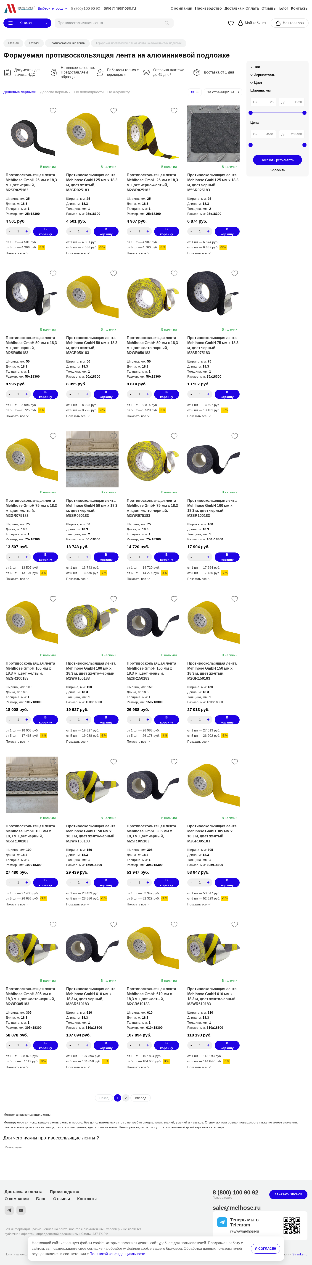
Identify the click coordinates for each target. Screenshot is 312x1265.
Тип (257, 67)
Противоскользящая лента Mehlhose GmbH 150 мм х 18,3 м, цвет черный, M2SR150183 (151, 670)
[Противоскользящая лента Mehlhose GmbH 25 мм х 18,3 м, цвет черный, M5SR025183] (213, 133)
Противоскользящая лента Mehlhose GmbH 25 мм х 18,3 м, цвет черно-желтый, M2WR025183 (152, 182)
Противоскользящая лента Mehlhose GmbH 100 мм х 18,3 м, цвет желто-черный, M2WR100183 (91, 670)
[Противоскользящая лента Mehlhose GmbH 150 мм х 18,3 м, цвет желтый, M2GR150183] (213, 622)
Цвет (258, 82)
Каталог (26, 23)
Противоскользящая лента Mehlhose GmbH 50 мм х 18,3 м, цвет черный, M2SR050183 (31, 345)
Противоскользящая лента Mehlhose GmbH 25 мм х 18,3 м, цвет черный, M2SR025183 (31, 182)
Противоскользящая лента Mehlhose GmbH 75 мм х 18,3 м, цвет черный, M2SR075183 (212, 345)
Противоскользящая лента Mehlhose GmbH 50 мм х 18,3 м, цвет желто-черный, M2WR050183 (152, 345)
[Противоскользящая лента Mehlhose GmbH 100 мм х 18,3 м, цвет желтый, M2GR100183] (32, 622)
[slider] (251, 113)
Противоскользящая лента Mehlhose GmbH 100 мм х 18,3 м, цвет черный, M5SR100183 (30, 833)
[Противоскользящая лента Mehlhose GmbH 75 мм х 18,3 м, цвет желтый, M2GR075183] (32, 459)
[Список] (197, 92)
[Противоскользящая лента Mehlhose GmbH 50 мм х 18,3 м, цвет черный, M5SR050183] (92, 459)
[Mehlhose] (19, 8)
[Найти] (167, 23)
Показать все (15, 253)
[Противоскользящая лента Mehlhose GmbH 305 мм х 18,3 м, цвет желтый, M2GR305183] (213, 785)
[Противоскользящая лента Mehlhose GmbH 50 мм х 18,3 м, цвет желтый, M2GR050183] (92, 296)
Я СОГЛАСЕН (265, 1248)
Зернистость (264, 75)
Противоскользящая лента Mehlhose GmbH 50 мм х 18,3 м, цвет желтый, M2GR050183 (91, 345)
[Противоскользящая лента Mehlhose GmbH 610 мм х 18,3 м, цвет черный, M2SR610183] (92, 947)
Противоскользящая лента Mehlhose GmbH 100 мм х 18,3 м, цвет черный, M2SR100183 (212, 508)
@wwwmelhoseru (244, 1231)
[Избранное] (231, 23)
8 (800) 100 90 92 (85, 9)
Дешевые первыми (19, 92)
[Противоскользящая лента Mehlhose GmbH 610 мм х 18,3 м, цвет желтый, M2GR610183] (153, 947)
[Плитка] (192, 92)
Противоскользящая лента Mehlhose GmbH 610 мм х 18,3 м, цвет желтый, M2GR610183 (151, 996)
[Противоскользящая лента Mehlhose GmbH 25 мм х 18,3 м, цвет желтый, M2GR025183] (92, 133)
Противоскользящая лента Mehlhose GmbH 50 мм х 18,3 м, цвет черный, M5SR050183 (91, 508)
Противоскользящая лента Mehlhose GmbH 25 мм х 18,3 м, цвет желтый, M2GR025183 (91, 182)
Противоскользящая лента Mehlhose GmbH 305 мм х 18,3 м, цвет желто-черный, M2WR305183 (30, 996)
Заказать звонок (288, 1194)
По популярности (89, 92)
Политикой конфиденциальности (117, 1254)
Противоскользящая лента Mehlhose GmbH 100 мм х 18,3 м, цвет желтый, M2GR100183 (30, 670)
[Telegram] (9, 1210)
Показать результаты (277, 160)
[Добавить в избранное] (53, 110)
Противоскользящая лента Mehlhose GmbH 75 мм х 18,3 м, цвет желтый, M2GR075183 (31, 508)
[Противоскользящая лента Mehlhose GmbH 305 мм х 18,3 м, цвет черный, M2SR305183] (153, 785)
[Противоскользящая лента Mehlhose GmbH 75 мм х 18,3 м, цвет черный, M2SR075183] (213, 296)
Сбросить (277, 170)
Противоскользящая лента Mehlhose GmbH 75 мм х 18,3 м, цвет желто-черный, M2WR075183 (152, 508)
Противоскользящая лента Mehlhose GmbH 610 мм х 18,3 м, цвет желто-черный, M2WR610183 (212, 996)
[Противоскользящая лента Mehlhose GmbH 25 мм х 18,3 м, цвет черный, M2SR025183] (32, 133)
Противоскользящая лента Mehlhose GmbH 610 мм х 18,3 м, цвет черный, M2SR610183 (91, 996)
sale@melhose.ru (120, 8)
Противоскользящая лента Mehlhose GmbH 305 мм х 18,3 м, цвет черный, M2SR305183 (151, 833)
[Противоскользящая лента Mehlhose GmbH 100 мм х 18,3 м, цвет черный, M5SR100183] (32, 785)
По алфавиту (118, 92)
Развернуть (13, 1147)
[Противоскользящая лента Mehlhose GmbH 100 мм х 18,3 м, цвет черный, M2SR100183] (213, 459)
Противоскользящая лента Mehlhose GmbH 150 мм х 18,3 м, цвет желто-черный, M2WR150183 (91, 833)
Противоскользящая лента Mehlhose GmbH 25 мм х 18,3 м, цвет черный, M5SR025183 (212, 182)
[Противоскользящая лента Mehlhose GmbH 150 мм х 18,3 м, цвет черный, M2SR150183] (153, 622)
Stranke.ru (299, 1254)
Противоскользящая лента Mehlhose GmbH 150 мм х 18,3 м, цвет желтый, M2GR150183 (212, 670)
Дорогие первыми (55, 92)
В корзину (45, 231)
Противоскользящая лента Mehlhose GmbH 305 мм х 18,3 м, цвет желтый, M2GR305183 (212, 833)
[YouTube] (21, 1210)
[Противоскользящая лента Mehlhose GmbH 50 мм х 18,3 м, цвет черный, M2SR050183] (32, 296)
